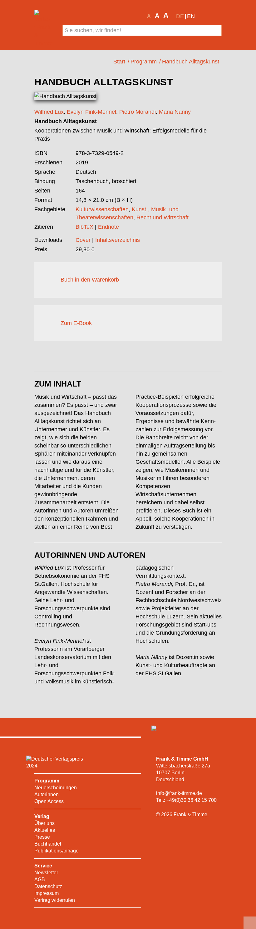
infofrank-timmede (179, 793)
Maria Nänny (175, 112)
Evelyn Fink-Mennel (91, 112)
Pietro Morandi (137, 112)
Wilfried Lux (49, 112)
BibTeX (84, 227)
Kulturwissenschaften (102, 209)
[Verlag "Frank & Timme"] (44, 28)
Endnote (108, 227)
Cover (83, 240)
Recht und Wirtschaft (162, 217)
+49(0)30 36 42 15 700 (191, 800)
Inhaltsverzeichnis (117, 240)
